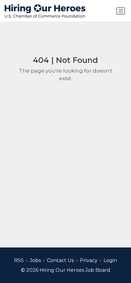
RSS (19, 260)
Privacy (88, 260)
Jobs (35, 260)
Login (110, 260)
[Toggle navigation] (120, 11)
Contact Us (60, 260)
